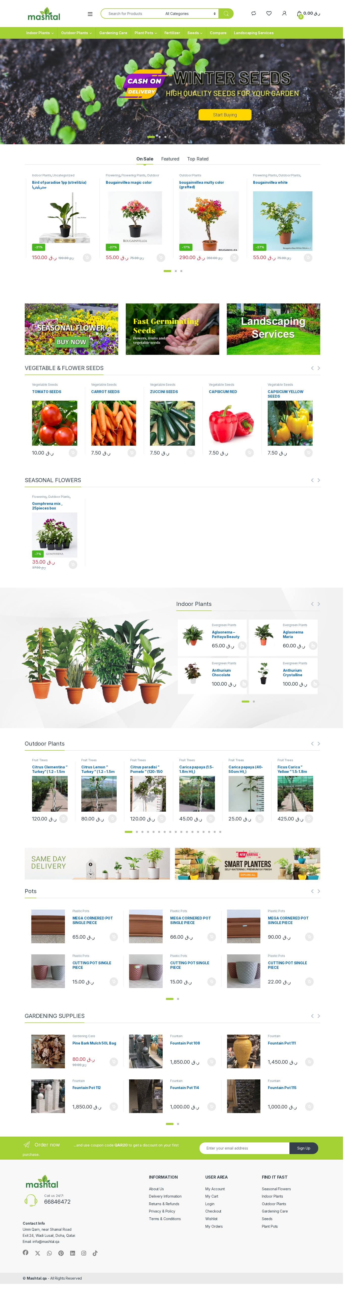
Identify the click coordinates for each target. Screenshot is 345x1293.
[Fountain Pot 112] (50, 1096)
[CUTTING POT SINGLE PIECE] (50, 971)
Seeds (193, 33)
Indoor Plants (38, 33)
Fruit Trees (39, 760)
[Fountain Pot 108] (147, 1051)
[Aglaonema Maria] (266, 635)
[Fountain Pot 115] (245, 1096)
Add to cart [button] (87, 258)
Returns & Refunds (164, 1204)
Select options (240, 645)
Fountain (176, 1036)
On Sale (144, 158)
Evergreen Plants (224, 625)
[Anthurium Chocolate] (195, 673)
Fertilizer (172, 33)
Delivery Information (165, 1196)
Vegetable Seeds (45, 384)
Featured (170, 158)
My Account (215, 1189)
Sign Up (303, 1148)
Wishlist (211, 1219)
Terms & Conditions (165, 1219)
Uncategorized (63, 175)
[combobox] (132, 13)
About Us (156, 1189)
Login (209, 1204)
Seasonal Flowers (276, 1189)
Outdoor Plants (74, 33)
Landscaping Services (254, 33)
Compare (218, 33)
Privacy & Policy (162, 1211)
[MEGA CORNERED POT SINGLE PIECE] (50, 926)
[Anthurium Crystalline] (266, 673)
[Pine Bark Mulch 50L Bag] (50, 1051)
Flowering (113, 175)
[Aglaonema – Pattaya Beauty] (195, 635)
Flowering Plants (133, 175)
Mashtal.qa (37, 1278)
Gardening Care (113, 33)
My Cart (211, 1196)
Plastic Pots (80, 911)
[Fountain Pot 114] (147, 1096)
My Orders (214, 1226)
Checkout (213, 1211)
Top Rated (198, 158)
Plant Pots (144, 33)
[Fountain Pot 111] (245, 1051)
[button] (167, 271)
